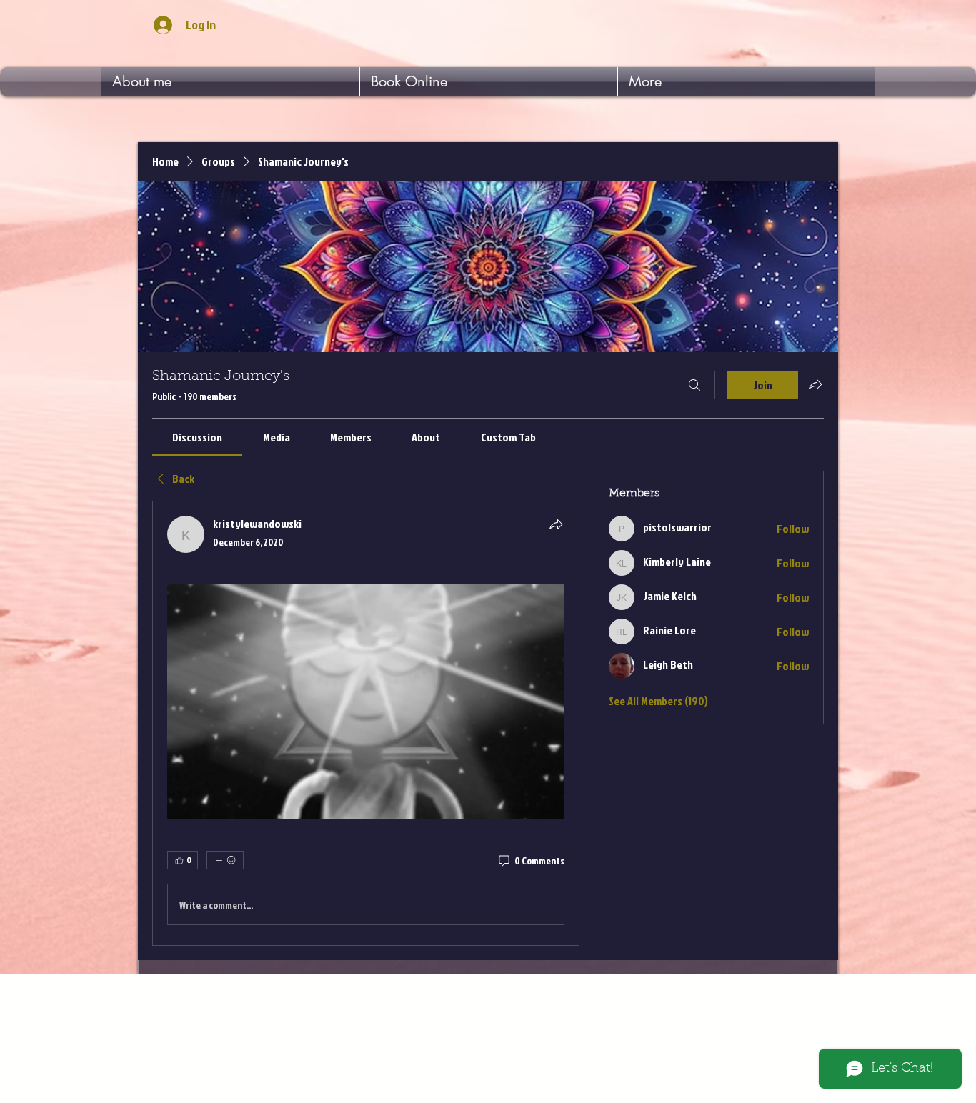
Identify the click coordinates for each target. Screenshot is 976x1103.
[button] (365, 701)
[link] (197, 437)
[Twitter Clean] (802, 990)
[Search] (694, 385)
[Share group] (815, 384)
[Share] (555, 524)
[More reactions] (225, 860)
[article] (365, 723)
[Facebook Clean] (829, 990)
